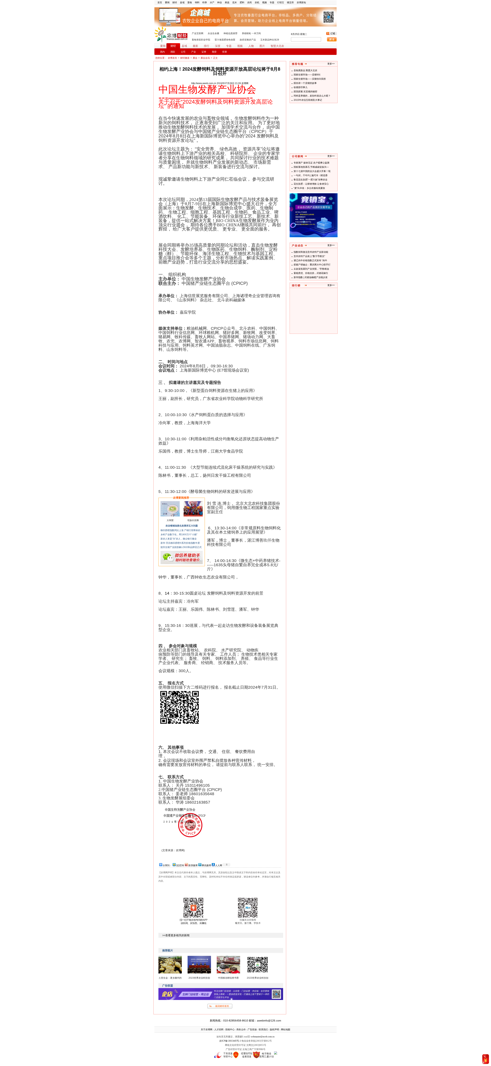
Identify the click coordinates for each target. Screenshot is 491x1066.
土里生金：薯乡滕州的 (170, 978)
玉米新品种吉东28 (269, 39)
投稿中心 (230, 1029)
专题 (272, 2)
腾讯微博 (206, 865)
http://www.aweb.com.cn (203, 83)
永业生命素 (213, 33)
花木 (234, 2)
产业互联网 (197, 33)
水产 (212, 2)
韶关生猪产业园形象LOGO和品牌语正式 (181, 547)
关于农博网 (206, 1029)
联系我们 (263, 1029)
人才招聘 (218, 1029)
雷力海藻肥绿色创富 (225, 39)
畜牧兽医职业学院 (201, 39)
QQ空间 (180, 865)
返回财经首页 (222, 1006)
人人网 (218, 865)
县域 (182, 2)
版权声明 (274, 1029)
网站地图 (285, 1029)
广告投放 (252, 1029)
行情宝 (280, 2)
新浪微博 (193, 865)
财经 (174, 2)
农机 (257, 2)
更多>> (331, 156)
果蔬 (227, 2)
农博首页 (172, 58)
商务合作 (241, 1029)
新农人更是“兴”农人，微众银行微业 (179, 538)
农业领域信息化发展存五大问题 (182, 525)
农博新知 (301, 2)
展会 (195, 58)
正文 (215, 58)
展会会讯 (205, 58)
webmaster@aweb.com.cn (262, 1036)
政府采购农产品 (248, 39)
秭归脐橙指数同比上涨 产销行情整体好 (180, 530)
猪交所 (290, 2)
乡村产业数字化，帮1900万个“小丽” (179, 534)
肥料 (242, 2)
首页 (159, 2)
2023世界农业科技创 (199, 978)
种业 (219, 2)
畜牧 (189, 2)
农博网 (244, 83)
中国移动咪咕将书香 (228, 978)
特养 (204, 2)
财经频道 (184, 58)
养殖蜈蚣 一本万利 (251, 33)
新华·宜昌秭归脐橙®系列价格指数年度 (180, 543)
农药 (249, 2)
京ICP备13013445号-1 (230, 1041)
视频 (264, 2)
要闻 (167, 2)
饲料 (197, 2)
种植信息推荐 (230, 33)
